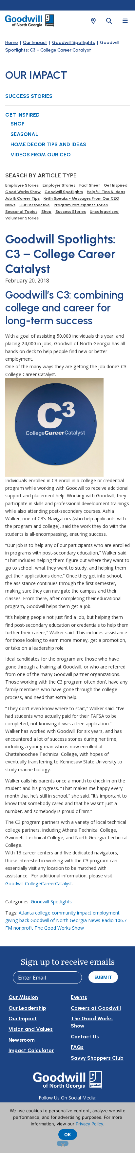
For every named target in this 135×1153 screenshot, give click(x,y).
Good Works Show (23, 192)
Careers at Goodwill (96, 1008)
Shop (17, 124)
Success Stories (28, 96)
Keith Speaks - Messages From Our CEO (81, 198)
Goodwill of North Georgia (58, 920)
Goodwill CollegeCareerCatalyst (38, 883)
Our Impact (35, 42)
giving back (17, 920)
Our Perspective (34, 205)
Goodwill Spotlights (73, 42)
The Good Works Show (59, 928)
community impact (71, 913)
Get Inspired (22, 115)
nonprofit (23, 928)
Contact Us (85, 1036)
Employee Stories (22, 185)
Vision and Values (31, 1029)
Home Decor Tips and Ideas (48, 144)
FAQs (77, 1047)
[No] (62, 1143)
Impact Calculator (31, 1050)
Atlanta (26, 913)
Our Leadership (27, 1008)
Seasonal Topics (21, 212)
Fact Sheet (89, 185)
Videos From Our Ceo (40, 154)
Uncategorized (104, 212)
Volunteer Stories (22, 218)
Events (79, 997)
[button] (93, 21)
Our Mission (23, 997)
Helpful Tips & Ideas (106, 192)
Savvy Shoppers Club (97, 1058)
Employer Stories (59, 185)
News (10, 205)
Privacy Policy (89, 1123)
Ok (67, 1134)
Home (11, 42)
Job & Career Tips (22, 198)
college (42, 913)
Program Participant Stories (81, 205)
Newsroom (22, 1040)
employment (106, 913)
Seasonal (24, 134)
